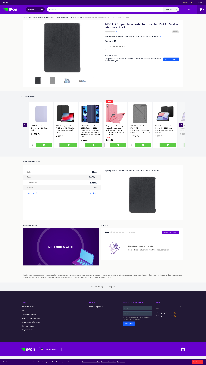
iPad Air (72, 17)
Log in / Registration (96, 307)
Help (158, 302)
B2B (191, 2)
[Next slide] (181, 125)
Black (94, 172)
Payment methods (28, 330)
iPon (24, 17)
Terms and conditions (108, 362)
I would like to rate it (170, 232)
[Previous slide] (25, 125)
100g (95, 187)
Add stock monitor (171, 59)
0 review (118, 32)
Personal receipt (28, 326)
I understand (197, 362)
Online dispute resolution (31, 318)
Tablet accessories (62, 17)
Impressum (121, 362)
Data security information (31, 322)
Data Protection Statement (133, 319)
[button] (37, 81)
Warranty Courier (28, 307)
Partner (185, 2)
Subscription (129, 323)
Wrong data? (92, 193)
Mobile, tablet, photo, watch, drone (43, 17)
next (161, 36)
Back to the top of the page (102, 287)
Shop (189, 9)
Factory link (31, 193)
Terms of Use (144, 318)
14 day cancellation (29, 314)
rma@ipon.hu (175, 313)
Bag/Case (80, 17)
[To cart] (44, 145)
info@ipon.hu (175, 316)
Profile (92, 302)
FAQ (23, 311)
